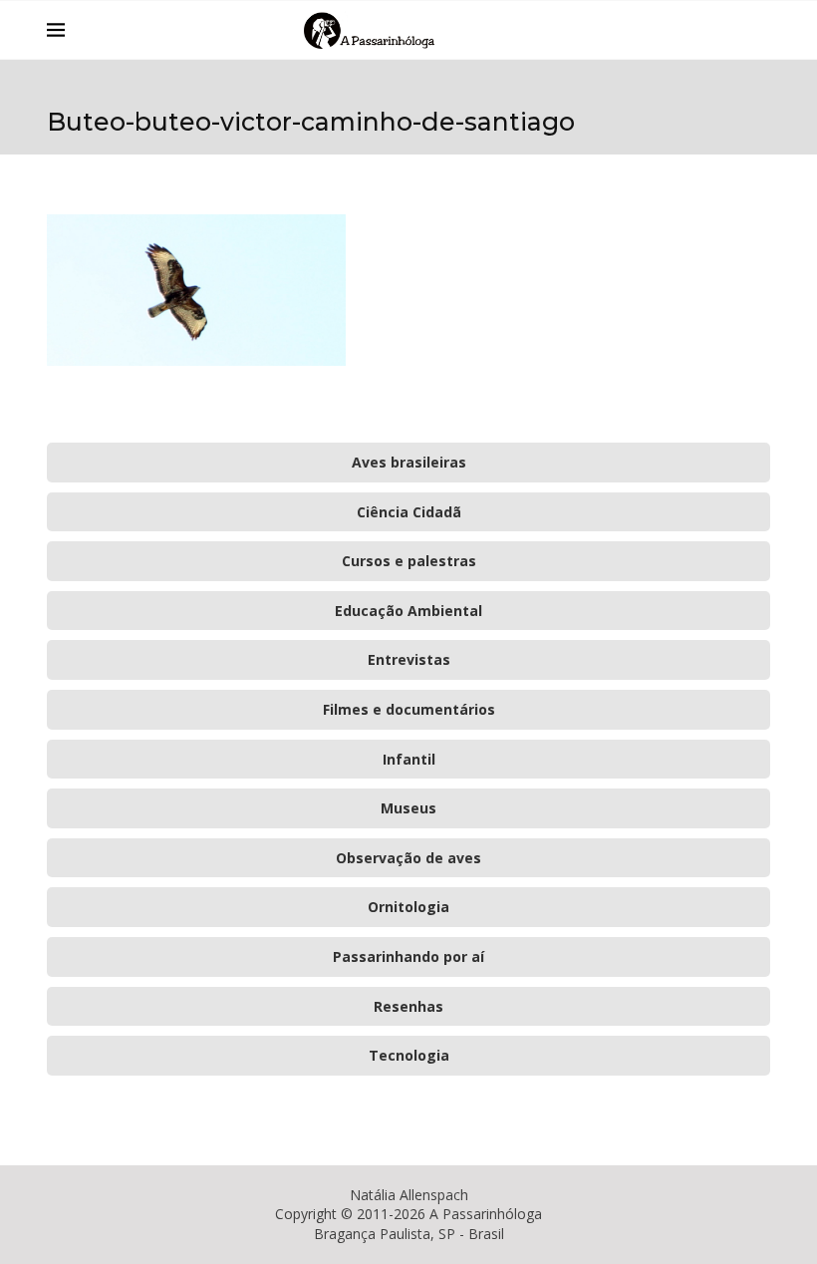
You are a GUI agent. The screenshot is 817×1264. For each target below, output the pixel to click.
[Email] (729, 30)
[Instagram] (708, 30)
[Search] (760, 30)
